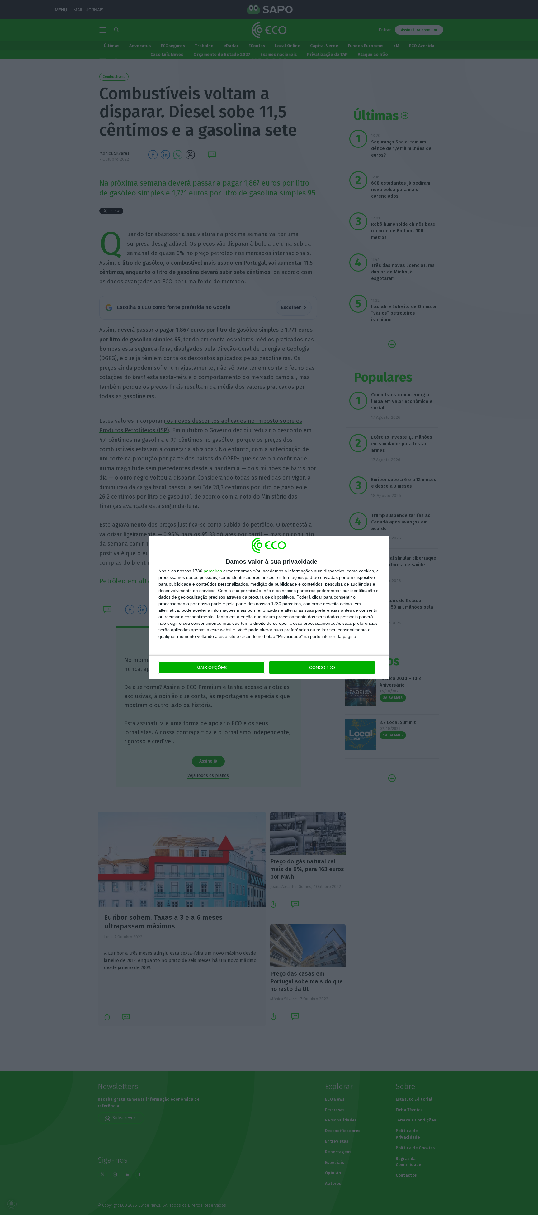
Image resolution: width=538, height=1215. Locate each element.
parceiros (213, 571)
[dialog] (269, 607)
